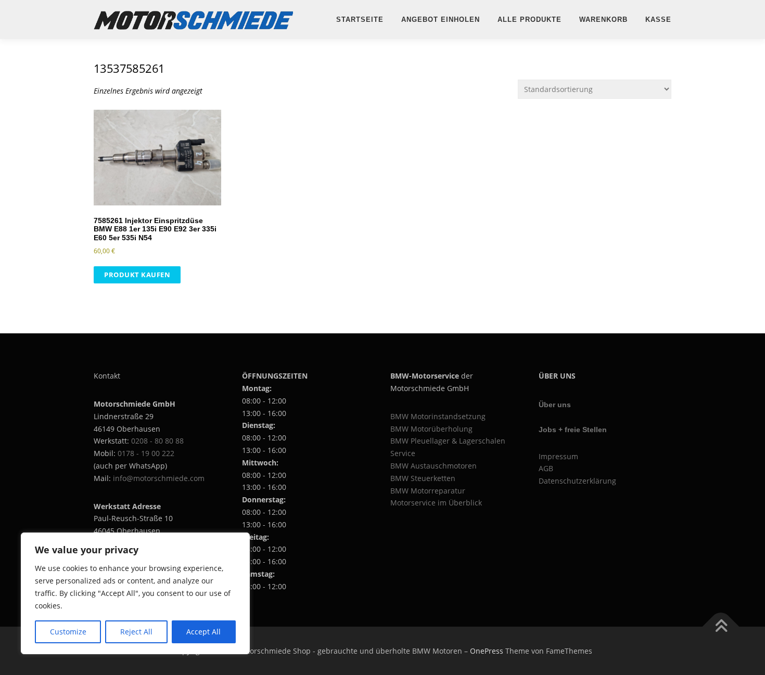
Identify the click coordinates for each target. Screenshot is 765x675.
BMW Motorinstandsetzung (438, 416)
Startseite (360, 19)
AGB (546, 468)
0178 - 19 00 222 (146, 453)
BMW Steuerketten (422, 478)
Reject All (136, 632)
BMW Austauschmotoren (433, 466)
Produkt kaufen (137, 274)
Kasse (658, 19)
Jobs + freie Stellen (573, 429)
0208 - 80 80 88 (157, 441)
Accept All (203, 632)
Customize (68, 632)
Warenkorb (603, 19)
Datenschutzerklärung (577, 481)
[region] (135, 593)
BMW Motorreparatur (427, 491)
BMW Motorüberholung (431, 429)
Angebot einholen (440, 19)
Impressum (558, 456)
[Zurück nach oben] (721, 626)
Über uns (555, 404)
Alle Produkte (530, 19)
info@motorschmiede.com (159, 478)
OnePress (486, 651)
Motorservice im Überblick (436, 503)
